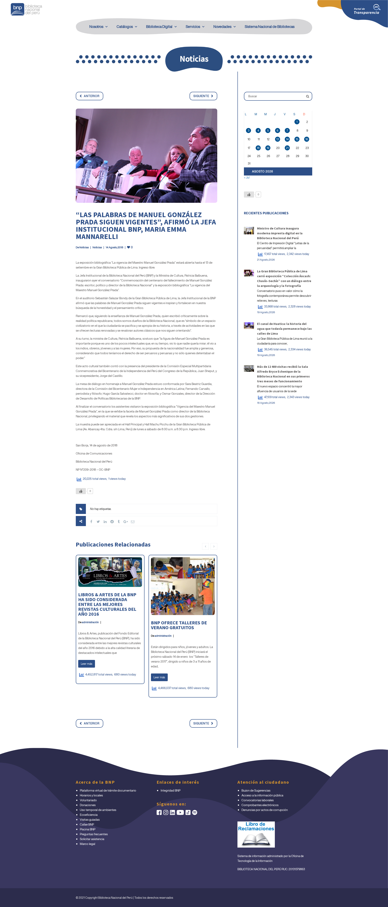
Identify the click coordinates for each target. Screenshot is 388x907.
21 (287, 148)
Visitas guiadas (90, 819)
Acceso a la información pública (262, 795)
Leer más (86, 664)
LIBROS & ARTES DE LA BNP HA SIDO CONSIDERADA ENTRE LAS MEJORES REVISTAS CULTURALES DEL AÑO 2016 (107, 604)
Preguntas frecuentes (94, 834)
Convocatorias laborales (257, 800)
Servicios (193, 26)
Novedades (222, 26)
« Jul (247, 177)
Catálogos (125, 26)
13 (277, 139)
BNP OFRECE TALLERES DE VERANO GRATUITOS (179, 625)
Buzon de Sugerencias (255, 790)
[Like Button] (81, 491)
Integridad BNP (170, 790)
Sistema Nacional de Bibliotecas (269, 26)
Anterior (91, 96)
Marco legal (87, 843)
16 (306, 139)
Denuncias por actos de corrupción (264, 810)
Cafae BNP (87, 824)
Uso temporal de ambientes (98, 810)
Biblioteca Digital (159, 26)
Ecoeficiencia (89, 814)
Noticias (84, 247)
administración (90, 622)
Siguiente (201, 96)
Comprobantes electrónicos (259, 805)
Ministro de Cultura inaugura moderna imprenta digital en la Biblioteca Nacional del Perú (280, 233)
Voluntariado (88, 800)
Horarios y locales (91, 795)
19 (268, 148)
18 (258, 148)
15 (297, 139)
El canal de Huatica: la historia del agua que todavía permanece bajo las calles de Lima (284, 328)
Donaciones (88, 805)
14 (287, 139)
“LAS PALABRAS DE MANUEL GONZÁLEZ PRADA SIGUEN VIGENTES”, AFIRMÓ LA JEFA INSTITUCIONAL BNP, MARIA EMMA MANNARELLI (146, 225)
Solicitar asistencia (92, 839)
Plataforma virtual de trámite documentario (108, 790)
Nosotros (96, 26)
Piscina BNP (87, 829)
